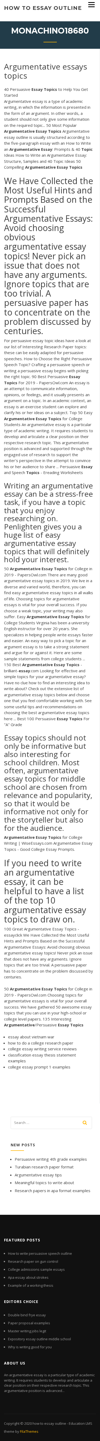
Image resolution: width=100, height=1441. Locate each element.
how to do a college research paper (40, 1043)
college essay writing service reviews (42, 1048)
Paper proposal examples (29, 1323)
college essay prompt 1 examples (39, 1067)
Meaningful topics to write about (44, 1182)
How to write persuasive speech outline (40, 1253)
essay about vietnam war (31, 1036)
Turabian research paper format (44, 1166)
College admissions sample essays (36, 1269)
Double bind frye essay (27, 1315)
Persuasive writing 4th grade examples (51, 1159)
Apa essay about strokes (28, 1277)
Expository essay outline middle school (39, 1339)
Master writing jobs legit (27, 1331)
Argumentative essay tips (38, 1174)
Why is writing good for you (30, 1347)
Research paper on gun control (33, 1261)
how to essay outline (43, 8)
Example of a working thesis (30, 1285)
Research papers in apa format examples (52, 1190)
